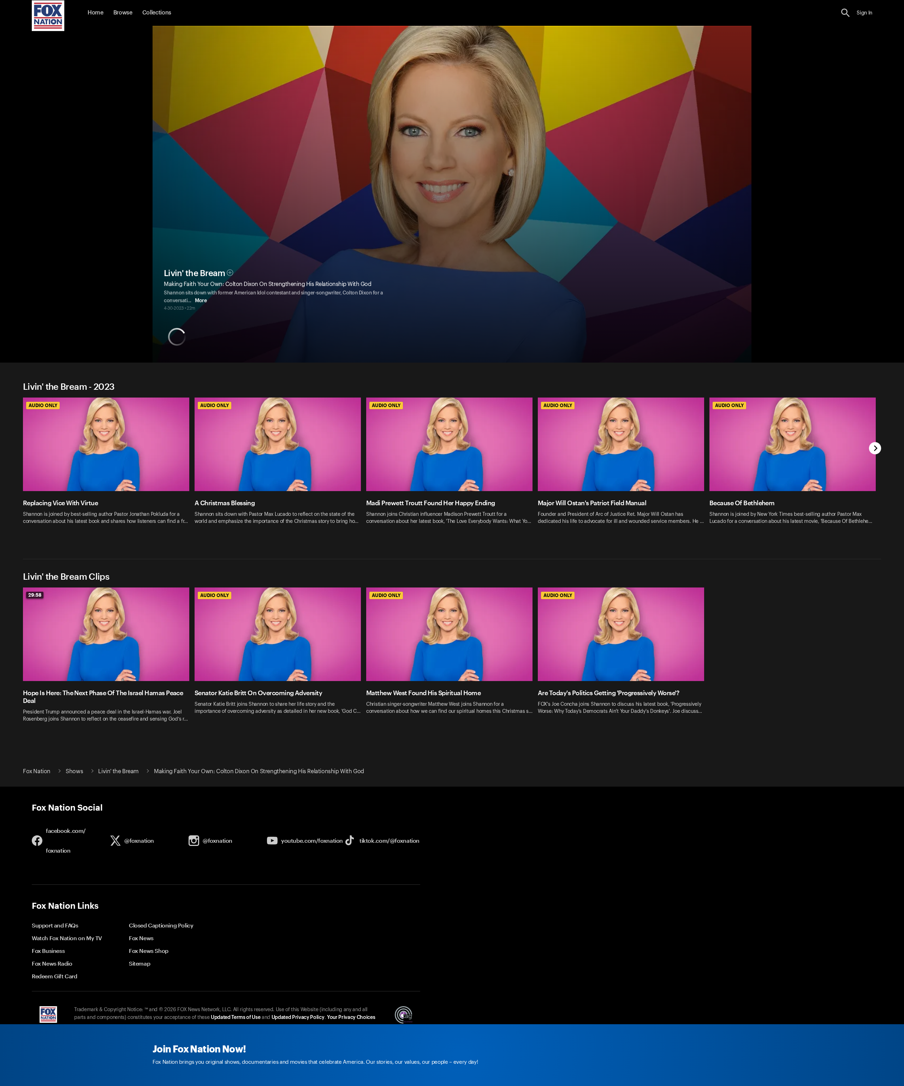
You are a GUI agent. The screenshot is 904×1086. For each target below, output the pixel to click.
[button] (845, 13)
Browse (122, 13)
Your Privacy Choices (351, 1017)
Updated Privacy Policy (298, 1017)
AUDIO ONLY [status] (43, 405)
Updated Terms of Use (235, 1017)
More (201, 300)
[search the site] (845, 13)
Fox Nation (36, 771)
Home (95, 13)
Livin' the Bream (194, 273)
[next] (875, 449)
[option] (109, 469)
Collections (156, 13)
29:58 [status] (34, 595)
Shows (74, 771)
